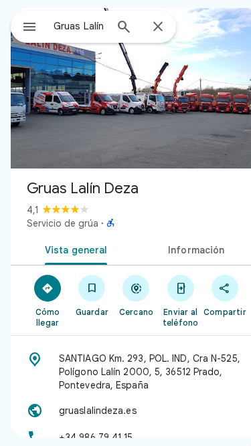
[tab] (73, 249)
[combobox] (79, 26)
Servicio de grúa (62, 223)
